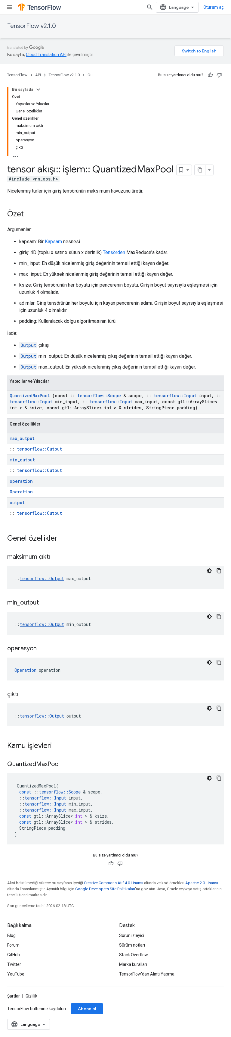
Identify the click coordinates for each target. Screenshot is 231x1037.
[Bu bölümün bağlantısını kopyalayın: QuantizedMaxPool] (67, 764)
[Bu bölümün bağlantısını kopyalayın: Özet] (30, 214)
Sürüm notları (132, 945)
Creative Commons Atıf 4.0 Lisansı (113, 883)
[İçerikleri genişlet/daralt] (38, 89)
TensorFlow (17, 75)
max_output (22, 438)
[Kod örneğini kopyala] (219, 571)
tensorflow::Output (39, 449)
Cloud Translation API (46, 54)
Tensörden (114, 252)
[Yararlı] (210, 75)
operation (21, 481)
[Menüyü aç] (10, 7)
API (38, 75)
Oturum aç (213, 7)
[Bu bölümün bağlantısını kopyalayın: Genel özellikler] (65, 538)
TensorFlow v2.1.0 (31, 26)
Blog (11, 935)
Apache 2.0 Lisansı (201, 883)
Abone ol (87, 1008)
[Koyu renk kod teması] (209, 571)
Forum (13, 945)
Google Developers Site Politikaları (105, 889)
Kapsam (53, 241)
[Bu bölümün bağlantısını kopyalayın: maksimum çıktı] (57, 557)
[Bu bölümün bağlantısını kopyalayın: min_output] (46, 603)
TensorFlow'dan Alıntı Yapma (146, 974)
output (17, 502)
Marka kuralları (133, 964)
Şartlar (13, 996)
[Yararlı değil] (219, 75)
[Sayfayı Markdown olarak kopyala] (200, 170)
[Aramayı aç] (149, 7)
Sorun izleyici (131, 935)
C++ (91, 75)
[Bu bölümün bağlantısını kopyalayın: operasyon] (44, 648)
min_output (22, 460)
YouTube (15, 974)
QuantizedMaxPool (30, 395)
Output (28, 345)
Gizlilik (31, 996)
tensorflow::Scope (99, 395)
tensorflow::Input (175, 395)
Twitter (14, 964)
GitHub (13, 954)
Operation (21, 492)
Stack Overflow (133, 954)
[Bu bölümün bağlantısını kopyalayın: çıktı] (26, 694)
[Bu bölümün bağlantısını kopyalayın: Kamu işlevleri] (60, 746)
